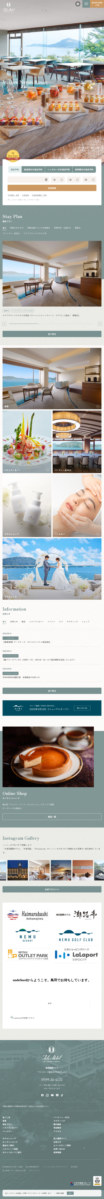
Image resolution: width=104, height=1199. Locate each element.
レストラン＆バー (10, 1127)
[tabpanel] (52, 279)
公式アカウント (52, 889)
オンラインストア (10, 1142)
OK (70, 1193)
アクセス (57, 1131)
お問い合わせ (59, 1149)
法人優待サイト (60, 1138)
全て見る (52, 333)
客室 (4, 1120)
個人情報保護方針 (32, 1167)
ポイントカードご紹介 (12, 1152)
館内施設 (57, 1124)
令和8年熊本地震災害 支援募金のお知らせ (21, 677)
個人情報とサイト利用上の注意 (14, 1170)
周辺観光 (57, 1127)
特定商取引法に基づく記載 (12, 1167)
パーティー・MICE (61, 1117)
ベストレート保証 (10, 1149)
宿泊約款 (74, 1167)
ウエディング (59, 1120)
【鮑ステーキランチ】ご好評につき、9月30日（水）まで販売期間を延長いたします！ (39, 659)
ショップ (10, 638)
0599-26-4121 (52, 1080)
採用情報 (57, 1152)
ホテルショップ (9, 1138)
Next (100, 324)
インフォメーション (10, 656)
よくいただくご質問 (62, 1145)
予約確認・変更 (13, 195)
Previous (4, 324)
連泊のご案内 (8, 1145)
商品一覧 (52, 816)
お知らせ (57, 1142)
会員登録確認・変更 (39, 195)
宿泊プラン (7, 1124)
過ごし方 (6, 1117)
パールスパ (7, 1131)
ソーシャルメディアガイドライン (55, 1167)
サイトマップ (34, 1170)
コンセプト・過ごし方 (88, 147)
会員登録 (25, 195)
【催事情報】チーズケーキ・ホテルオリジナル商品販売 (26, 642)
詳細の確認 (60, 1193)
